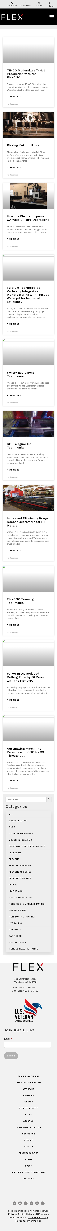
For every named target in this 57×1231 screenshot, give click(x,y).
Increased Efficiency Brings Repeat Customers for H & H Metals (28, 522)
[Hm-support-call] (43, 1203)
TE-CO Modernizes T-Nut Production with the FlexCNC (26, 74)
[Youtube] (20, 1203)
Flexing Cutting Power (24, 145)
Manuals (28, 1147)
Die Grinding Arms (20, 840)
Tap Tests (15, 936)
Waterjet (28, 1089)
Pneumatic (16, 930)
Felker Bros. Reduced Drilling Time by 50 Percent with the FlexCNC (27, 677)
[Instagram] (31, 1203)
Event (28, 1166)
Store (28, 1115)
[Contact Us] (12, 3)
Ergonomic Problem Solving (27, 846)
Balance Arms (18, 821)
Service (28, 1140)
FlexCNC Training (20, 878)
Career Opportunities (28, 1127)
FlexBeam (15, 853)
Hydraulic (15, 923)
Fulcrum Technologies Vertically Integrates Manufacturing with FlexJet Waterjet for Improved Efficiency (28, 294)
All (11, 814)
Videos (28, 1160)
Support (39, 5)
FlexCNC (14, 859)
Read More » (14, 97)
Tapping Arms (18, 910)
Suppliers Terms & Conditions (28, 1172)
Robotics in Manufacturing (27, 904)
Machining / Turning (28, 1076)
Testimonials (17, 942)
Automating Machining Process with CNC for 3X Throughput (25, 752)
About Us (28, 1121)
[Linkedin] (26, 1203)
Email (8, 1039)
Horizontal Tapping (22, 917)
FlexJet (14, 885)
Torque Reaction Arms (23, 949)
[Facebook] (14, 1203)
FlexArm (28, 1102)
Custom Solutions (21, 834)
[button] (52, 16)
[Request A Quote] (26, 3)
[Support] (39, 3)
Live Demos (16, 891)
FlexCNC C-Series (20, 866)
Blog (12, 827)
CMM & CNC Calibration (28, 1083)
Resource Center (28, 1153)
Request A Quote (25, 5)
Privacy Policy (17, 1214)
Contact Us (12, 5)
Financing (28, 1179)
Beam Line (28, 1095)
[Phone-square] (37, 1203)
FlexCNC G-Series (20, 872)
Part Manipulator (20, 898)
